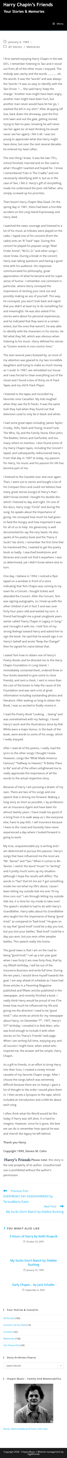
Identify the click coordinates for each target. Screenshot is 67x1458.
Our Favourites (11, 1345)
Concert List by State (14, 1325)
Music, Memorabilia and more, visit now (25, 1428)
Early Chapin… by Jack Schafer (33, 1285)
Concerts (8, 1331)
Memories (33, 47)
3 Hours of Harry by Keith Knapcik (33, 1236)
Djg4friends (34, 1454)
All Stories (15, 47)
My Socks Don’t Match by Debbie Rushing (33, 1262)
